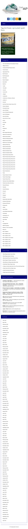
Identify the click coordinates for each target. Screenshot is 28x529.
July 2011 (4, 520)
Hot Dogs (4, 122)
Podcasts (4, 187)
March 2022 (5, 399)
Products (4, 191)
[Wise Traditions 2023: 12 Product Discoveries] (8, 46)
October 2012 (5, 504)
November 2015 (6, 470)
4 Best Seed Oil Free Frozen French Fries (10, 258)
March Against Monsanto (7, 132)
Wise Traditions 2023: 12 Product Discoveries (8, 49)
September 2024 (6, 356)
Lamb (4, 130)
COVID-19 (4, 100)
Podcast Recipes (6, 185)
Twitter (11, 19)
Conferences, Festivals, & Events (9, 98)
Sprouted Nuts (5, 217)
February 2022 (5, 401)
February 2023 (5, 389)
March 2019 (5, 455)
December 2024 (6, 350)
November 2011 (6, 514)
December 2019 (6, 443)
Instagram (14, 19)
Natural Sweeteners (6, 170)
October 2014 (5, 480)
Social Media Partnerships (7, 211)
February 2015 (5, 476)
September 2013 (6, 486)
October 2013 (5, 484)
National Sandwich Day (7, 150)
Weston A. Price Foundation (8, 227)
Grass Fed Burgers (6, 114)
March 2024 (5, 364)
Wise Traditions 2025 (6, 245)
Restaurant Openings (7, 201)
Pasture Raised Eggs (6, 176)
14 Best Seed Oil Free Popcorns (8, 272)
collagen (4, 94)
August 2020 (5, 429)
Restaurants (5, 205)
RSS (17, 19)
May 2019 (4, 453)
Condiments (5, 96)
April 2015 (4, 472)
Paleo (4, 172)
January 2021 (5, 423)
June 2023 (5, 381)
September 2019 (6, 449)
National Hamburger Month (8, 138)
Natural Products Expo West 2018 (9, 162)
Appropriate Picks (6, 71)
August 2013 (5, 488)
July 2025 (4, 336)
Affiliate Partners (6, 65)
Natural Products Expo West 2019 (9, 164)
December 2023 (6, 370)
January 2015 (5, 478)
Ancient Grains (5, 69)
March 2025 (5, 344)
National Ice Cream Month (7, 142)
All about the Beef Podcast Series (9, 67)
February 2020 (5, 439)
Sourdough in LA (6, 215)
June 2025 (5, 338)
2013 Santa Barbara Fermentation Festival (10, 63)
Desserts (4, 102)
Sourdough (5, 213)
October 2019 (5, 447)
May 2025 (4, 340)
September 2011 (6, 516)
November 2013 (6, 482)
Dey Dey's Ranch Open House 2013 (9, 104)
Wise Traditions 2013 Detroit (8, 237)
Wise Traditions (5, 231)
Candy (4, 86)
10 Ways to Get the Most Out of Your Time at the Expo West (13, 266)
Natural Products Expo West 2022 (9, 166)
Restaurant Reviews (6, 203)
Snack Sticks (5, 209)
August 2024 (5, 358)
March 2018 (5, 461)
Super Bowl (5, 219)
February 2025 (5, 346)
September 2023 (6, 377)
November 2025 (6, 328)
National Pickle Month (7, 146)
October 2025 (5, 330)
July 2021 (4, 413)
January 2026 (5, 326)
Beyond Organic (6, 79)
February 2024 (5, 366)
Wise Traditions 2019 (6, 243)
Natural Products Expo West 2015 (9, 160)
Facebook (8, 19)
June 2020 (5, 433)
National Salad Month (7, 148)
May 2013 (4, 494)
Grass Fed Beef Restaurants (8, 112)
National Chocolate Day (7, 134)
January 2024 (5, 368)
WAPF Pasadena (6, 225)
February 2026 (5, 324)
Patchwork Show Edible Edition (8, 181)
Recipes (4, 197)
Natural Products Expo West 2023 (9, 168)
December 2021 (6, 403)
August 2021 (5, 411)
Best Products (5, 73)
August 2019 (5, 451)
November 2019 (6, 445)
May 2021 (4, 417)
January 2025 (5, 348)
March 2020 (5, 437)
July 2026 (4, 320)
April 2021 (4, 419)
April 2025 (4, 342)
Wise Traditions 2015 (6, 239)
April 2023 (4, 385)
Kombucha (5, 128)
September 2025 (6, 332)
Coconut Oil (5, 92)
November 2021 (6, 405)
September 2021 (6, 409)
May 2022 (4, 395)
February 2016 (5, 468)
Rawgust (4, 195)
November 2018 (6, 459)
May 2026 (4, 322)
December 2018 (6, 457)
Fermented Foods (6, 108)
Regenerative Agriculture (7, 199)
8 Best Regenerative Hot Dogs (8, 256)
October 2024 (5, 354)
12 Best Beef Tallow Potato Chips (9, 264)
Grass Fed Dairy (6, 116)
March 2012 (5, 508)
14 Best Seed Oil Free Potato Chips (9, 268)
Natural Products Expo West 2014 (9, 158)
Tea (3, 221)
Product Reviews (6, 189)
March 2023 (5, 387)
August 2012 (5, 506)
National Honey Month (7, 140)
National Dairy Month (6, 136)
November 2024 (6, 352)
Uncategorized (5, 223)
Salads (4, 207)
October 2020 (5, 425)
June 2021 (5, 415)
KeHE (4, 124)
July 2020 (4, 431)
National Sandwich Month (7, 152)
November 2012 (6, 502)
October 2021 (5, 407)
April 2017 (4, 463)
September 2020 (6, 427)
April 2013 (4, 496)
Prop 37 (4, 193)
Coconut (4, 90)
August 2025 (5, 334)
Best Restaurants (6, 75)
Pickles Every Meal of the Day (8, 183)
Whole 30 (4, 229)
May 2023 (4, 383)
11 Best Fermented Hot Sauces (8, 270)
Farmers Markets (6, 106)
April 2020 (4, 435)
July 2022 (4, 393)
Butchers (4, 83)
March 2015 (5, 474)
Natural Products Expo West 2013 (9, 156)
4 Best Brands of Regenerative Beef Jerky (10, 262)
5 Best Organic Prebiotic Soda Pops (9, 260)
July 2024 (4, 360)
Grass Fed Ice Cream (6, 118)
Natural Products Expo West (8, 154)
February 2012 (5, 510)
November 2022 (6, 391)
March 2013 (5, 498)
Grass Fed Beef (5, 110)
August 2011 (5, 518)
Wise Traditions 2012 (6, 233)
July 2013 (4, 490)
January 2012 (5, 512)
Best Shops (5, 77)
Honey (4, 120)
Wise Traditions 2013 (6, 235)
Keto (3, 126)
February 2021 (5, 421)
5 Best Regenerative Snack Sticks (9, 254)
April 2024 (4, 362)
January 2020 (5, 441)
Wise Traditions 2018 (6, 241)
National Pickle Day (6, 144)
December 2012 (6, 500)
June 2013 (5, 492)
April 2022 (4, 397)
